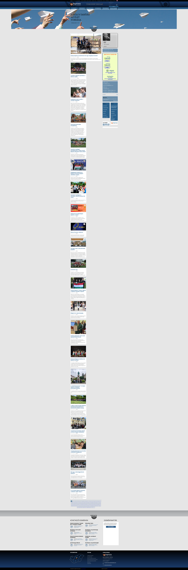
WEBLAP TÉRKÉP (105, 117)
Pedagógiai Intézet (100, 0)
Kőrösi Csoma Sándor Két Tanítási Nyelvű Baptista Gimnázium (93, 525)
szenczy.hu (105, 46)
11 (88, 501)
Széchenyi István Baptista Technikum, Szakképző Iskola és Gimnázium (93, 533)
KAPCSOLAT (105, 115)
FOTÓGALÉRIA (105, 109)
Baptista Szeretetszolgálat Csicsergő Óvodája (78, 533)
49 (73, 505)
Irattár (104, 0)
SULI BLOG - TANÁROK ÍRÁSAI (109, 90)
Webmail (114, 0)
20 (75, 502)
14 (94, 501)
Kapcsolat (111, 0)
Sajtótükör (89, 563)
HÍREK (105, 82)
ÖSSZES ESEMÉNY (111, 526)
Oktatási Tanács (94, 0)
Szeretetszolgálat (83, 0)
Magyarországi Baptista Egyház (92, 559)
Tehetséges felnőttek (113, 119)
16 (98, 501)
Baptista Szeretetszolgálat (91, 558)
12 (90, 501)
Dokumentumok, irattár (108, 49)
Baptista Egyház (88, 0)
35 (75, 504)
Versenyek (113, 113)
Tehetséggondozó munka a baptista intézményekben (114, 106)
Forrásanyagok (108, 51)
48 (71, 505)
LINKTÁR (104, 113)
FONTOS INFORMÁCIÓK (108, 85)
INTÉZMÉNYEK (97, 8)
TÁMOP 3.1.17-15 (72, 0)
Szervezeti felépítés (90, 555)
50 (75, 505)
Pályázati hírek (113, 115)
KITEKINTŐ (106, 88)
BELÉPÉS (114, 6)
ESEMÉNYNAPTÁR (105, 107)
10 (86, 501)
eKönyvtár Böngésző (113, 8)
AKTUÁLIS (74, 8)
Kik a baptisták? (78, 0)
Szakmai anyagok (114, 109)
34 (73, 504)
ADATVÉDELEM (84, 568)
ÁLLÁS (105, 87)
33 (71, 504)
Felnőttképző (107, 0)
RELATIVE (109, 568)
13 (92, 501)
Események (113, 111)
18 (71, 502)
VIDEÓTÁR (104, 111)
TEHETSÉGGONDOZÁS (90, 8)
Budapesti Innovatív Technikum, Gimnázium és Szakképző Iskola (78, 526)
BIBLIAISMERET (105, 8)
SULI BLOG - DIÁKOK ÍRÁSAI (109, 92)
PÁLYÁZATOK (82, 8)
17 (100, 501)
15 (96, 501)
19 (73, 502)
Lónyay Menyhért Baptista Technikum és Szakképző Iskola (78, 539)
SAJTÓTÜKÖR (105, 105)
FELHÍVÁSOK (106, 83)
